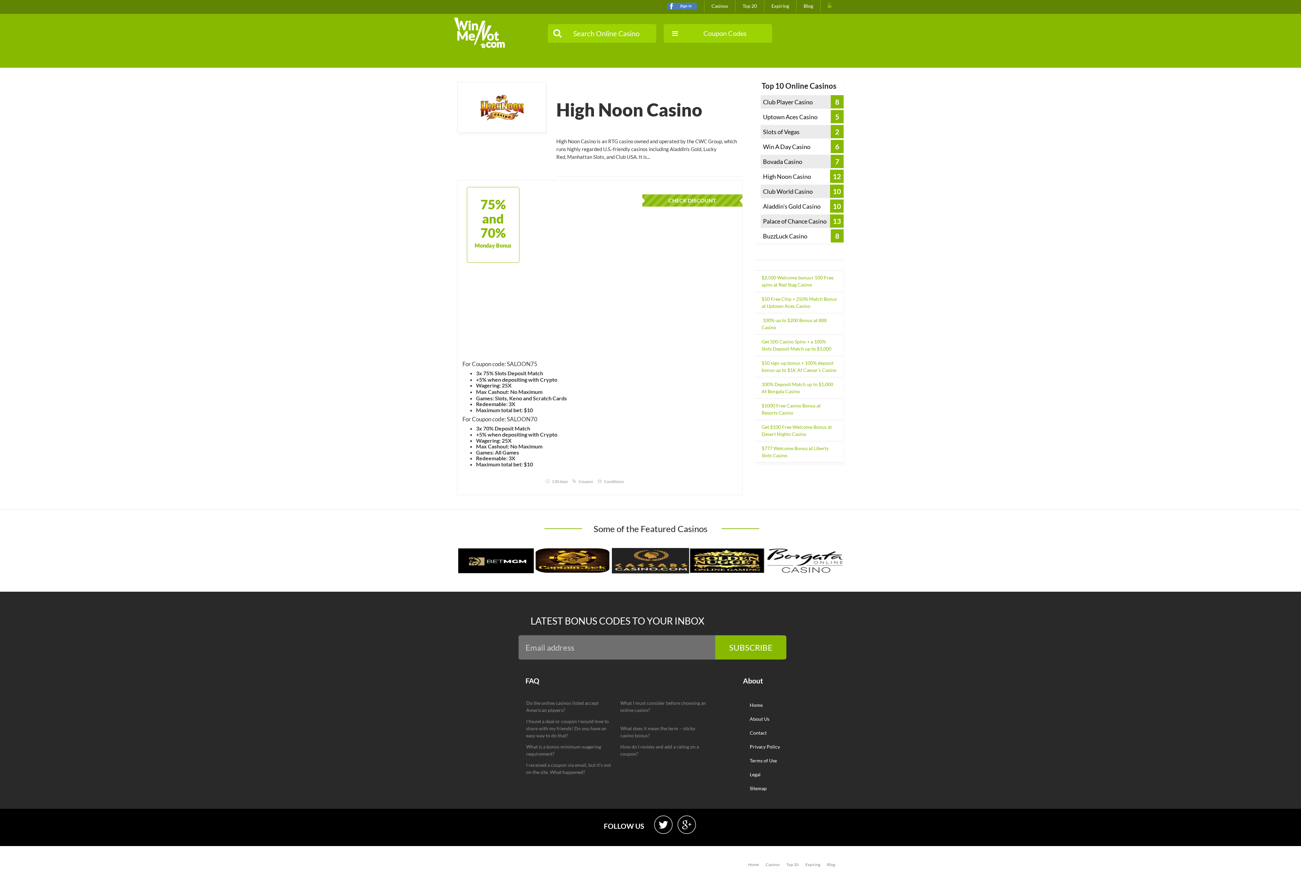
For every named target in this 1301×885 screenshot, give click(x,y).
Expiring (780, 6)
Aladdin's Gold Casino (792, 206)
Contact (758, 733)
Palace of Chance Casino (795, 221)
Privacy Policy (765, 747)
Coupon (586, 481)
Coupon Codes (725, 33)
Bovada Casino (782, 161)
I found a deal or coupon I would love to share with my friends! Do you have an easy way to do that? (567, 728)
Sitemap (758, 788)
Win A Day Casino (786, 146)
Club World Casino (788, 191)
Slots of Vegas (781, 131)
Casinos (719, 6)
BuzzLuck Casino (785, 236)
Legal (755, 774)
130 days (560, 481)
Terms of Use (763, 760)
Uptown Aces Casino (790, 117)
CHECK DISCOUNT (692, 200)
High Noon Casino (787, 176)
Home (756, 705)
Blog (808, 6)
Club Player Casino (788, 102)
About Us (759, 719)
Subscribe (750, 647)
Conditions (614, 481)
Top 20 (750, 6)
